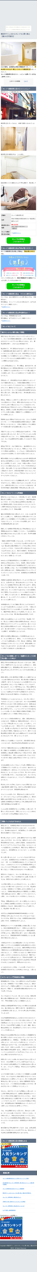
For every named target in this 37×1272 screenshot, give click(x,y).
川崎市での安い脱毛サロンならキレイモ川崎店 (14, 1201)
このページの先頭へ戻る (18, 1242)
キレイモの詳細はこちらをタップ (18, 240)
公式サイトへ (17, 233)
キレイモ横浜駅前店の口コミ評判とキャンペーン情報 (16, 1178)
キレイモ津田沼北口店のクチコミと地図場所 (13, 1188)
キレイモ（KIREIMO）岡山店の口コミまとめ (13, 1206)
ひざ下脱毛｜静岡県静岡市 (9, 1210)
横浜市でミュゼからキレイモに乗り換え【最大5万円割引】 (17, 1193)
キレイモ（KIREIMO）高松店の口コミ (12, 1197)
